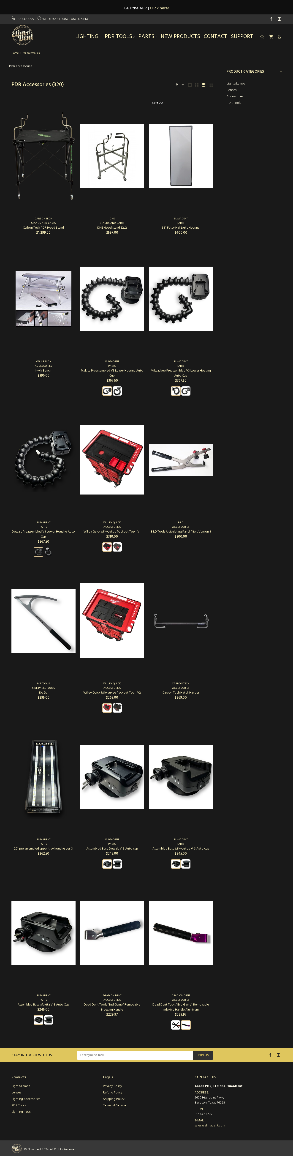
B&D (180, 522)
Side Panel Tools (43, 688)
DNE (112, 218)
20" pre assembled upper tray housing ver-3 (43, 848)
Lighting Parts (20, 1112)
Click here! (159, 8)
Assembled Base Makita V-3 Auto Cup (43, 1004)
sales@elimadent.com (210, 1125)
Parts (180, 223)
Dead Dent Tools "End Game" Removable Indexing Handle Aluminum (180, 1007)
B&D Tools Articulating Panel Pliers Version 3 (181, 531)
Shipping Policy (114, 1099)
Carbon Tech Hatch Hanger (181, 692)
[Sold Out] (181, 156)
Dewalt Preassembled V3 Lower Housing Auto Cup (43, 534)
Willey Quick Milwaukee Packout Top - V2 (112, 692)
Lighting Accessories (25, 1099)
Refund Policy (112, 1092)
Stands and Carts (112, 223)
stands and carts (43, 223)
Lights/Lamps (236, 83)
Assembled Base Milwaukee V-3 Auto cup (180, 848)
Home (15, 53)
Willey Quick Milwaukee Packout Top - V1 (112, 531)
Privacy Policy (112, 1086)
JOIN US (203, 1055)
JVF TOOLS (43, 683)
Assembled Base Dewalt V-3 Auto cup (112, 848)
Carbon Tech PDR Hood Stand (43, 227)
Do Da (43, 692)
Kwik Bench (43, 361)
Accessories (235, 96)
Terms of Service (114, 1105)
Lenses (231, 90)
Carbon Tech (43, 218)
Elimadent (181, 218)
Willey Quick (112, 522)
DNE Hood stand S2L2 (112, 227)
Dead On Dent (112, 995)
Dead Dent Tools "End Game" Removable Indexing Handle (112, 1007)
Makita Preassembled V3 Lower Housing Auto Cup (112, 373)
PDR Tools (234, 102)
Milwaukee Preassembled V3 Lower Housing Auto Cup (181, 373)
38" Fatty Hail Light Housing (181, 227)
